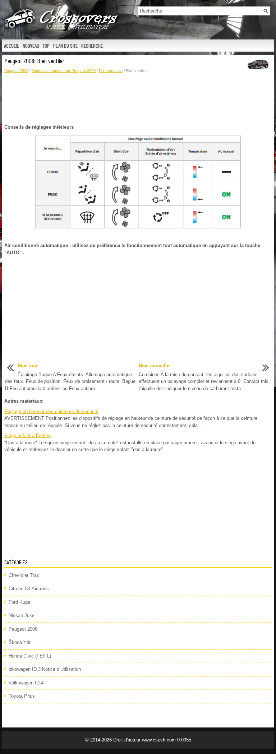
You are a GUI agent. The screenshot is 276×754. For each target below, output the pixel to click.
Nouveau (31, 46)
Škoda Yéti (20, 642)
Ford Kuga (19, 602)
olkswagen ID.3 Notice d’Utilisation (45, 669)
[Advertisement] (138, 98)
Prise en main (111, 70)
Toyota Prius (22, 696)
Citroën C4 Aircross (29, 588)
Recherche (92, 46)
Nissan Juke (21, 615)
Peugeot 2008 (16, 70)
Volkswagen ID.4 (26, 683)
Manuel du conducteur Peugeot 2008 (64, 70)
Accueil (11, 46)
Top (46, 46)
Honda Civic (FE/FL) (30, 656)
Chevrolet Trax (24, 575)
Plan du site (65, 46)
